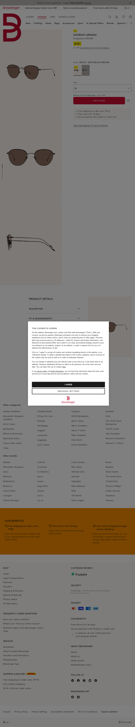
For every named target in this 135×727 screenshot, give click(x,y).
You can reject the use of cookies (51, 367)
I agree (68, 384)
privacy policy (42, 371)
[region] (68, 363)
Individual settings (68, 391)
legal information (57, 371)
